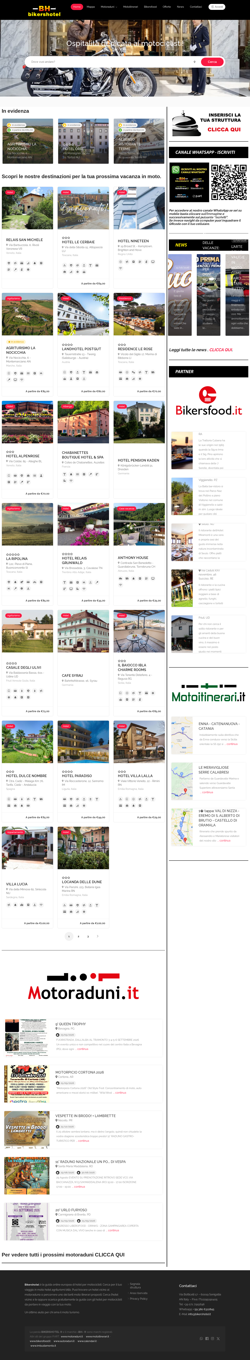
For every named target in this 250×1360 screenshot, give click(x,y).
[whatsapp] (201, 1339)
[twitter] (218, 1339)
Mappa (91, 6)
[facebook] (207, 1339)
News (180, 6)
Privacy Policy (139, 1298)
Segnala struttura (135, 1285)
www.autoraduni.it (64, 1341)
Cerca (212, 62)
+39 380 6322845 (203, 1309)
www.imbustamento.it (43, 1345)
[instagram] (212, 1339)
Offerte (167, 6)
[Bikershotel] (44, 10)
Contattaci (196, 6)
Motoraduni (107, 6)
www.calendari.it (87, 1341)
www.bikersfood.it (40, 1341)
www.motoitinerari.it (97, 1336)
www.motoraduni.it (72, 1336)
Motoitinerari (130, 6)
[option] (28, 141)
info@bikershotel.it (199, 1314)
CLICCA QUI (220, 349)
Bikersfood (150, 6)
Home (77, 6)
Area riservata (138, 1293)
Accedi (218, 6)
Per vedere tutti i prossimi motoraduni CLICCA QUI (63, 1254)
